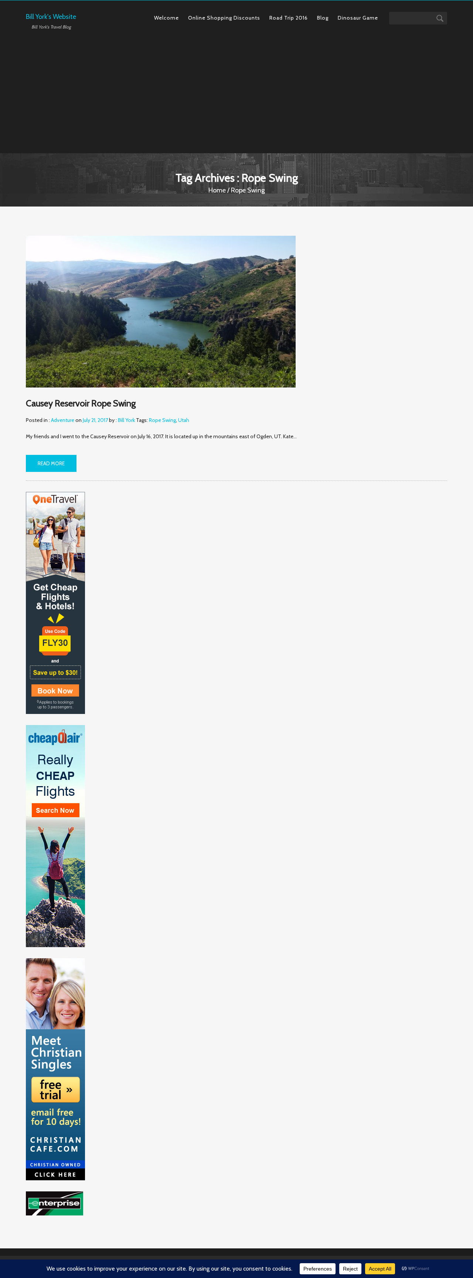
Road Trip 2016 (288, 17)
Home (217, 190)
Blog (323, 17)
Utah (183, 420)
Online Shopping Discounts (224, 17)
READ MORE (51, 463)
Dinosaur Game (358, 17)
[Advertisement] (236, 88)
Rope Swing (162, 420)
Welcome (166, 17)
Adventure (62, 420)
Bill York (126, 420)
